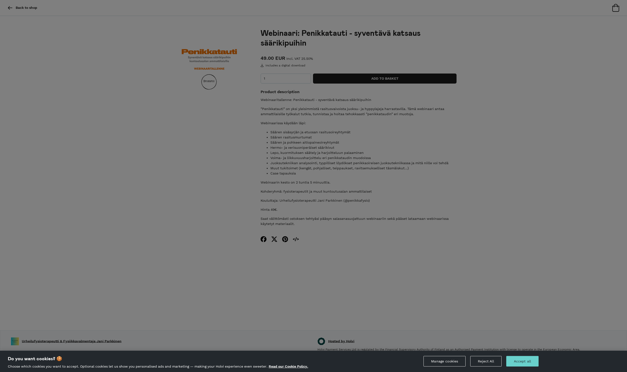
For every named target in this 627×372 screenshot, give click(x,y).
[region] (313, 361)
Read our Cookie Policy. (288, 367)
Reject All (486, 361)
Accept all (522, 361)
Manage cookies (444, 361)
